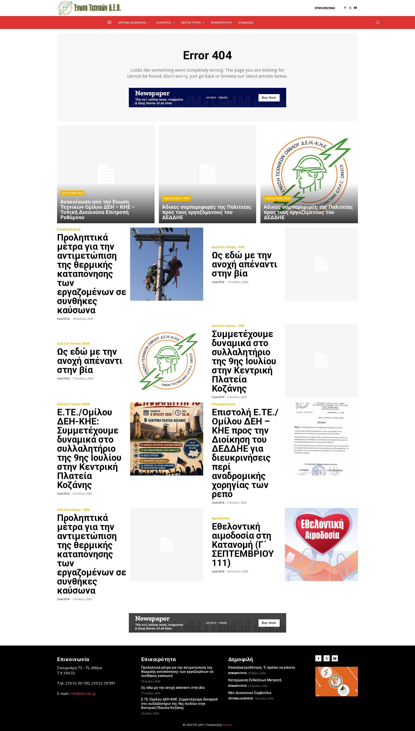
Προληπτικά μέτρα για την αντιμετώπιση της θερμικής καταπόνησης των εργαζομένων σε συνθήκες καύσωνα (91, 273)
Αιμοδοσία (221, 518)
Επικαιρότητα (68, 229)
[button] (378, 22)
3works (227, 725)
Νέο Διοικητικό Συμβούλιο (249, 693)
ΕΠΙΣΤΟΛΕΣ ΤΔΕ (72, 193)
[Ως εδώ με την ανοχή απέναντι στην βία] (321, 264)
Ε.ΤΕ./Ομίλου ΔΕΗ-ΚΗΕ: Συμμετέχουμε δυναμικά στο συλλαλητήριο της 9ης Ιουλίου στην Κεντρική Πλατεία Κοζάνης (89, 448)
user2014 (63, 319)
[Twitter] (350, 8)
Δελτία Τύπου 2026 (277, 198)
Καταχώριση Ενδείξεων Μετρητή (254, 680)
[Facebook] (345, 8)
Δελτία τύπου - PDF (176, 198)
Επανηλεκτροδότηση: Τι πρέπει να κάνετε (261, 667)
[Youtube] (355, 8)
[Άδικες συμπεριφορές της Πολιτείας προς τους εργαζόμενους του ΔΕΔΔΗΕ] (207, 174)
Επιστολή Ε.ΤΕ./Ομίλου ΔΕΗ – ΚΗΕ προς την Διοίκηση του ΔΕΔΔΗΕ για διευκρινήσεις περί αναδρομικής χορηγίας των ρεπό (245, 453)
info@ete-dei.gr (83, 693)
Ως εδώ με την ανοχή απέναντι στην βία (244, 264)
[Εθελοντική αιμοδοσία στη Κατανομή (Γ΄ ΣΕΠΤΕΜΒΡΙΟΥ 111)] (321, 544)
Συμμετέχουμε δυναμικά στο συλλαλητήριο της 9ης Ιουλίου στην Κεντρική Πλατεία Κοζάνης (244, 361)
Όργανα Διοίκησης (240, 698)
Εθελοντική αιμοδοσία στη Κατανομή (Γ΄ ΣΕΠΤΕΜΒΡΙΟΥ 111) (243, 544)
